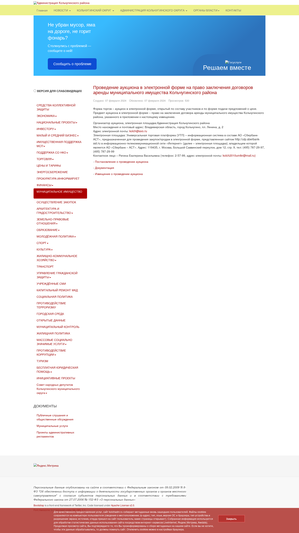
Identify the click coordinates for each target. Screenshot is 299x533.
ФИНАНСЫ (44, 185)
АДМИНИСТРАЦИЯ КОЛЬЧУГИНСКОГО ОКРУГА (152, 10)
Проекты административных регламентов (55, 434)
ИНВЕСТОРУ (45, 129)
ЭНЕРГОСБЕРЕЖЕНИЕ (52, 172)
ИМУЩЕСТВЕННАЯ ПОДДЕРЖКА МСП (59, 144)
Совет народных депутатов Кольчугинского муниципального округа (58, 388)
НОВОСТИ (61, 10)
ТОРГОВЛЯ (44, 159)
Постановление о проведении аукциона (121, 161)
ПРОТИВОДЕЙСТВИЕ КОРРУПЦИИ (51, 352)
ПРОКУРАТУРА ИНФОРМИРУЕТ (58, 178)
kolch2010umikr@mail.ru (239, 155)
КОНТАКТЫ (233, 10)
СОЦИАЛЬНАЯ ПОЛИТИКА (55, 297)
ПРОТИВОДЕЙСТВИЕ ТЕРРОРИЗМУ (51, 305)
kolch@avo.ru (138, 131)
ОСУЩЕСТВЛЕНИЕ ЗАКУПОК (56, 202)
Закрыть (231, 519)
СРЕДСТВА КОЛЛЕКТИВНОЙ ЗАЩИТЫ (56, 107)
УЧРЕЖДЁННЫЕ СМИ (51, 283)
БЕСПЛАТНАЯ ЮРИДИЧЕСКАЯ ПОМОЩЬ (57, 369)
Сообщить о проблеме (72, 64)
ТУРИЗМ (42, 361)
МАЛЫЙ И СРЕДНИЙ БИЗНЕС (57, 135)
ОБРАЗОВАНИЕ (47, 230)
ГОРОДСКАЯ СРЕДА (50, 314)
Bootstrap (39, 505)
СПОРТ (41, 243)
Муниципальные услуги (52, 426)
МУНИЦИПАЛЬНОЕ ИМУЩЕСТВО (59, 191)
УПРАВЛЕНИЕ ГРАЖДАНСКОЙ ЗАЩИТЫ (57, 275)
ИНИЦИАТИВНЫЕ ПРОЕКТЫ (56, 378)
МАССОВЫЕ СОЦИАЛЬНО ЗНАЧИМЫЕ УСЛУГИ (54, 342)
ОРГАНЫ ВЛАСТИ (205, 10)
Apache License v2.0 (122, 505)
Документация (104, 168)
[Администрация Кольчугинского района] (61, 2)
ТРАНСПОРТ (45, 266)
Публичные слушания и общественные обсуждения (55, 417)
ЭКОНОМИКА (46, 116)
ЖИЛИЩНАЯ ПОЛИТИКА (53, 333)
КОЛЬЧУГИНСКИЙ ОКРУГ (94, 10)
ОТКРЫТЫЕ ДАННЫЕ (51, 320)
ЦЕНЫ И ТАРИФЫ (49, 165)
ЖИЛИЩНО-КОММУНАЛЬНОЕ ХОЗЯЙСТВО (57, 258)
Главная (42, 10)
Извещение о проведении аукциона (119, 174)
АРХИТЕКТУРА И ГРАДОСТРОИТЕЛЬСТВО (54, 211)
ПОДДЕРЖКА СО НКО (51, 152)
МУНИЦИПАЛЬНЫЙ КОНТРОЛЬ (58, 327)
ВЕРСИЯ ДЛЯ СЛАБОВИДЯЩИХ (59, 91)
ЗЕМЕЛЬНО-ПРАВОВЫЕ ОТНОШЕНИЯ (53, 221)
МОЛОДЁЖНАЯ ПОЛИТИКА (55, 236)
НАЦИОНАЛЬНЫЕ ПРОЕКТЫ (56, 122)
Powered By (246, 490)
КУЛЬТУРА (44, 249)
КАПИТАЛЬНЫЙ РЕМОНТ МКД (57, 290)
